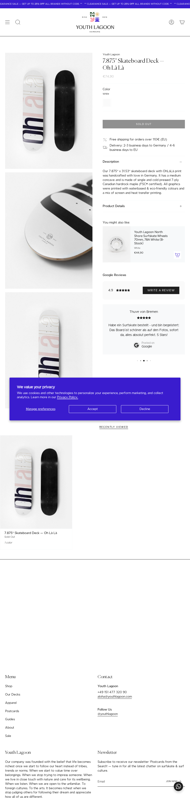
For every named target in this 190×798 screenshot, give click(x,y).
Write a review (161, 290)
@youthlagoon (108, 714)
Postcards (12, 711)
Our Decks (12, 694)
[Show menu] (7, 22)
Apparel (11, 703)
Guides (10, 719)
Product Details (114, 206)
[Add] (177, 255)
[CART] (182, 22)
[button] (18, 22)
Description (111, 161)
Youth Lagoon (111, 54)
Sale (8, 736)
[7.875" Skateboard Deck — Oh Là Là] (36, 481)
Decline (144, 409)
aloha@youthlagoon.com (115, 696)
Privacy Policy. (67, 397)
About (9, 727)
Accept (92, 409)
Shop (8, 686)
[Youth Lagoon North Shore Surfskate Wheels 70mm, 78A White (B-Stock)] (116, 244)
